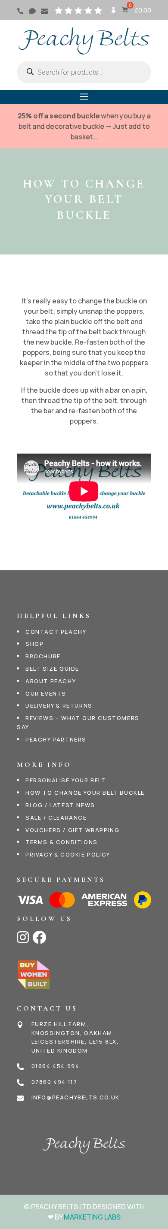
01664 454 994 (55, 1066)
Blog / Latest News (60, 805)
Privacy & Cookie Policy (67, 854)
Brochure (43, 656)
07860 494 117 (54, 1082)
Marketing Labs (92, 1217)
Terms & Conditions (61, 842)
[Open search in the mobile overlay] (84, 72)
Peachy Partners (56, 739)
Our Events (45, 693)
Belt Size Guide (52, 668)
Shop (34, 644)
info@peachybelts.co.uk (75, 1097)
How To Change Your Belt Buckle (85, 792)
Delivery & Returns (59, 705)
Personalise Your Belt (65, 780)
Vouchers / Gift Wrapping (72, 830)
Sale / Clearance (56, 817)
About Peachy (50, 681)
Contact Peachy (55, 632)
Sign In (112, 13)
